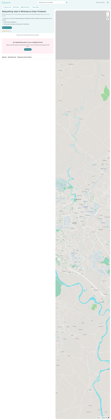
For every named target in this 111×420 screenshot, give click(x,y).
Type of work (7, 7)
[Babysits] (6, 2)
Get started (28, 49)
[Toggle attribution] (108, 417)
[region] (82, 215)
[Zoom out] (107, 15)
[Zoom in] (107, 13)
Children (16, 7)
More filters (36, 7)
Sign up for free (7, 27)
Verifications (26, 7)
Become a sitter (100, 2)
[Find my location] (107, 19)
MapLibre (98, 417)
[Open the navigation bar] (108, 2)
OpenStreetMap (105, 417)
